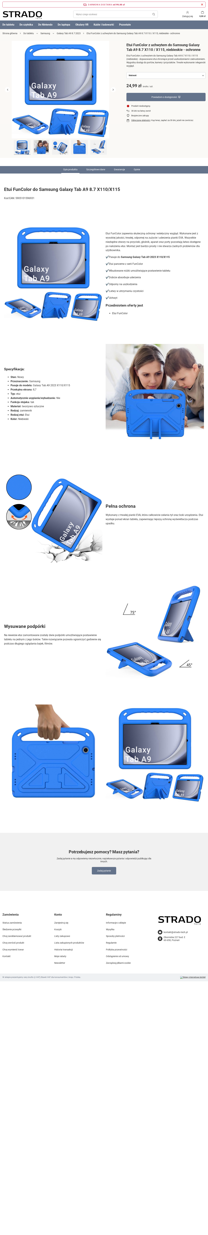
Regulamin (111, 942)
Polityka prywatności (116, 949)
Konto (58, 914)
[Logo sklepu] (22, 14)
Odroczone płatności (140, 120)
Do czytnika (26, 24)
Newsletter (59, 963)
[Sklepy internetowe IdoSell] (193, 977)
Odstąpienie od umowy (117, 956)
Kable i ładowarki (104, 24)
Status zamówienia (12, 922)
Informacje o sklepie (116, 922)
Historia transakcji (63, 949)
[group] (60, 89)
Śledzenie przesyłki (11, 929)
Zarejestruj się (61, 922)
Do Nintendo (45, 24)
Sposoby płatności (115, 936)
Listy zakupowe (62, 936)
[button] (7, 89)
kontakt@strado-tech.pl (176, 932)
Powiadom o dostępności (164, 97)
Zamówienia (10, 914)
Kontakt (6, 956)
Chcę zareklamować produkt (16, 936)
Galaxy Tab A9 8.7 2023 (69, 33)
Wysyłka (110, 929)
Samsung (45, 33)
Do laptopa (64, 24)
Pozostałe (125, 24)
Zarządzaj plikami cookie (118, 963)
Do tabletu (28, 33)
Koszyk (58, 929)
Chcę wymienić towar (13, 949)
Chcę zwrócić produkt (13, 942)
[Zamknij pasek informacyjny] (202, 5)
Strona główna (9, 33)
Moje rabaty (60, 956)
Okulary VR (81, 24)
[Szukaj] (154, 14)
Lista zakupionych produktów (69, 942)
